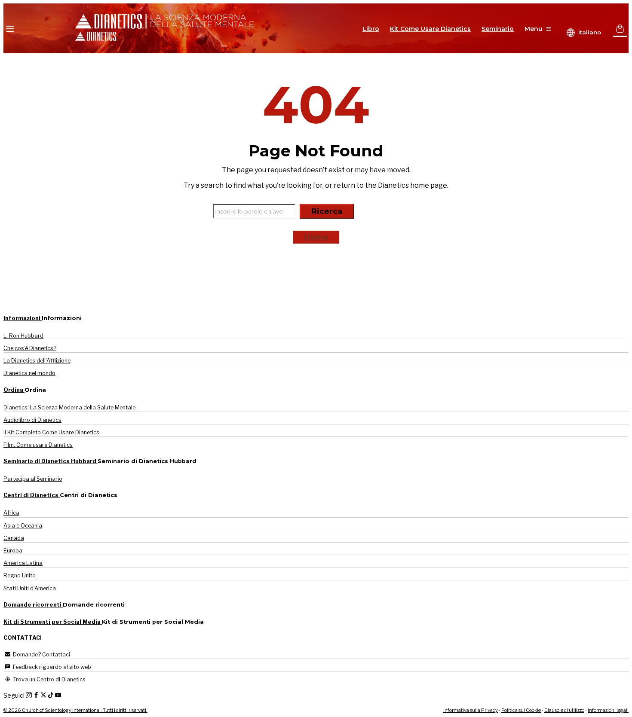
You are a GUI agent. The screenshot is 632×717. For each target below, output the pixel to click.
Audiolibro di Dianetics (32, 420)
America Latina (23, 563)
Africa (11, 513)
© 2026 (75, 710)
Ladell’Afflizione (37, 360)
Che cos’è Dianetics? (29, 348)
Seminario (498, 29)
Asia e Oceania (22, 525)
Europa (12, 550)
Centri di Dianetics (31, 495)
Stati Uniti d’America (29, 588)
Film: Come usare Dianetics (38, 445)
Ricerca (326, 211)
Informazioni (22, 318)
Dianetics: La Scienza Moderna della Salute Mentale (69, 407)
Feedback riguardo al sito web (51, 667)
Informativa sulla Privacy (470, 710)
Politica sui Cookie (521, 710)
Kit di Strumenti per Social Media (52, 622)
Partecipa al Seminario (32, 479)
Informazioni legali (608, 710)
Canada (13, 538)
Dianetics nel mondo (29, 373)
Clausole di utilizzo (564, 710)
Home (316, 237)
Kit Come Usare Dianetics (430, 29)
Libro (370, 29)
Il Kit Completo (51, 432)
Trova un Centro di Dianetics (49, 679)
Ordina (14, 390)
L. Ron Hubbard (23, 336)
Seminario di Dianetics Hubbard (50, 461)
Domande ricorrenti (33, 604)
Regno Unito (19, 575)
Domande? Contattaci (41, 654)
